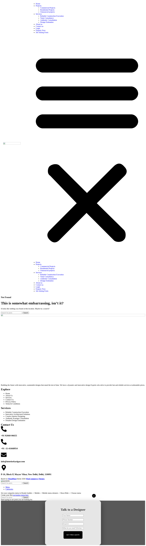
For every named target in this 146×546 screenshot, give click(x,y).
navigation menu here (21, 495)
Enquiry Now (41, 30)
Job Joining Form (42, 32)
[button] (87, 147)
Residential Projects (47, 10)
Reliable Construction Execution (52, 16)
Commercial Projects (47, 8)
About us (39, 24)
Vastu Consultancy (47, 18)
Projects (38, 6)
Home (38, 4)
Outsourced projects (47, 12)
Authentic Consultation (48, 20)
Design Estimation (46, 22)
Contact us (39, 26)
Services (39, 14)
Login (38, 28)
